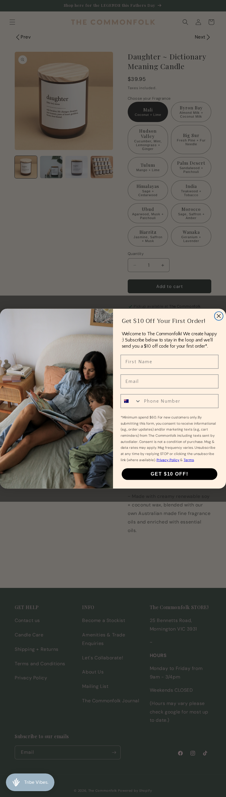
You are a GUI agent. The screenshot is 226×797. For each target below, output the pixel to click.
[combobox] (131, 401)
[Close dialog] (219, 315)
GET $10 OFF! (169, 473)
